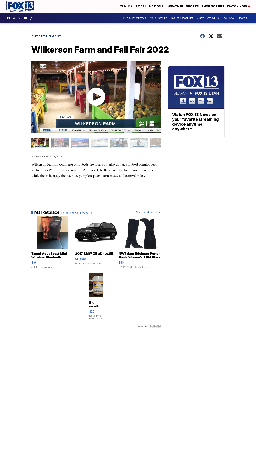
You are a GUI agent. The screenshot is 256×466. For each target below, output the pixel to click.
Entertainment (46, 36)
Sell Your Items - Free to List (77, 213)
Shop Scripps (212, 6)
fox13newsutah (9, 18)
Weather (175, 6)
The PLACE (228, 18)
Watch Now (237, 6)
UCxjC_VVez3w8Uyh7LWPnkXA (26, 18)
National (157, 6)
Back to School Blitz (182, 18)
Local (141, 6)
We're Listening (158, 18)
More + (243, 18)
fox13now (15, 18)
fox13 (20, 18)
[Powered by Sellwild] (155, 326)
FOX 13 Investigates (134, 18)
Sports (192, 6)
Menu (124, 6)
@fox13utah (32, 18)
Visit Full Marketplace (148, 212)
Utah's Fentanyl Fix (208, 18)
